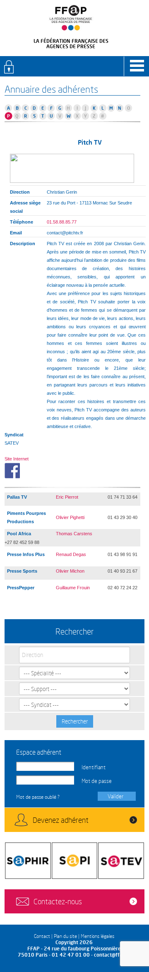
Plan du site (65, 936)
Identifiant (94, 767)
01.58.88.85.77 (62, 221)
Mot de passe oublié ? (38, 797)
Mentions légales (97, 936)
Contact (42, 936)
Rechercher (75, 721)
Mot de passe (97, 781)
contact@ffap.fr (112, 955)
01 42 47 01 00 (71, 955)
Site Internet (17, 458)
